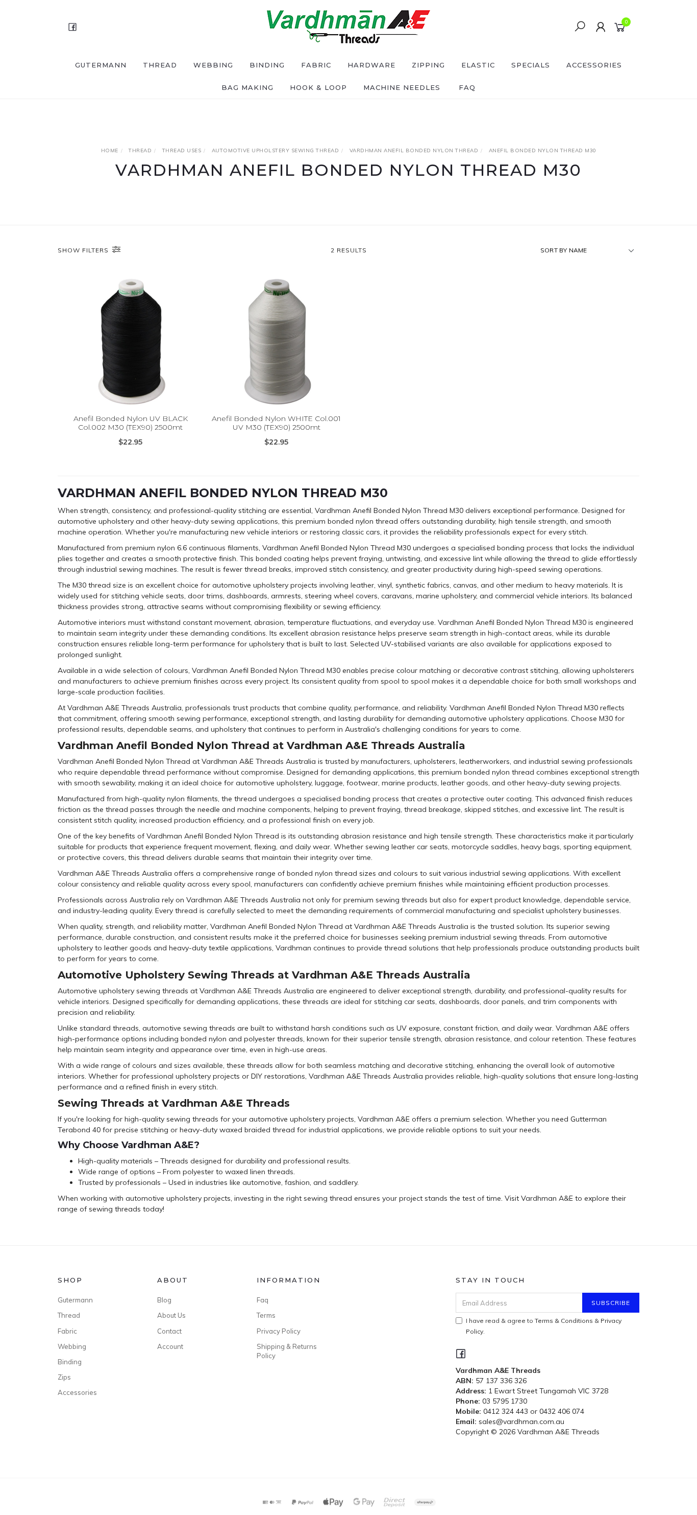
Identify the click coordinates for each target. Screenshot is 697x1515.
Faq (262, 1300)
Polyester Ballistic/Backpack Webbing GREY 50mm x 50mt (87, 1472)
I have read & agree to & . (543, 1326)
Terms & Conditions (564, 1320)
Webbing (213, 65)
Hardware (371, 65)
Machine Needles (401, 87)
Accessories (594, 65)
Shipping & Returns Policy (287, 1351)
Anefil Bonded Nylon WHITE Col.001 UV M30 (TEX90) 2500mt (276, 423)
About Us (171, 1315)
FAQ (467, 87)
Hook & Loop (318, 87)
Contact (169, 1331)
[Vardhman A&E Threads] (347, 26)
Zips (64, 1377)
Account (170, 1346)
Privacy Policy (279, 1331)
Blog (164, 1300)
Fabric (316, 65)
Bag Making (247, 87)
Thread (160, 65)
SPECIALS (530, 65)
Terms (266, 1315)
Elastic (478, 65)
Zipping (428, 65)
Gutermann (101, 65)
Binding (267, 65)
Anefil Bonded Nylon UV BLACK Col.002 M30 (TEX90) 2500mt (130, 423)
